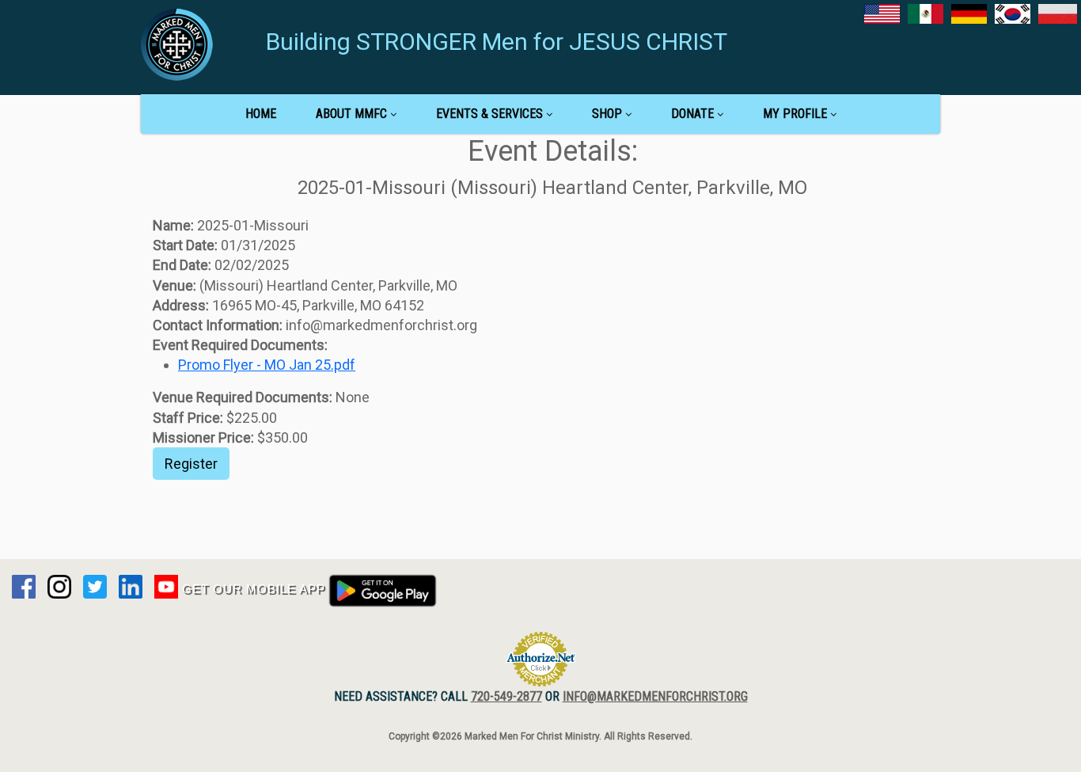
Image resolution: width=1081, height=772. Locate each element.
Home (260, 113)
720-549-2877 (506, 696)
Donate (692, 113)
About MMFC (351, 113)
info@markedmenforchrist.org (655, 696)
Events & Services (489, 113)
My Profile (795, 113)
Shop (607, 113)
